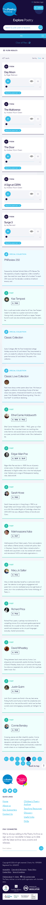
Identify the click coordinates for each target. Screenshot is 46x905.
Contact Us (8, 814)
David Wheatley (19, 648)
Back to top (34, 766)
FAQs (26, 821)
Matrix (17, 877)
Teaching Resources (33, 808)
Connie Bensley (19, 725)
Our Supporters (10, 809)
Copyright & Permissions (19, 870)
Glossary (28, 812)
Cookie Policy (7, 872)
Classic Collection (13, 337)
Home (5, 801)
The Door (9, 147)
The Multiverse (12, 109)
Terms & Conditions (19, 872)
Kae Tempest (18, 298)
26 (23, 763)
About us (7, 805)
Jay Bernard (11, 225)
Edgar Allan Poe (19, 454)
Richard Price (18, 609)
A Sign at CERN (12, 184)
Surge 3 (8, 222)
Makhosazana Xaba (21, 531)
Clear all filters (22, 42)
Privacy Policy (32, 870)
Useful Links (29, 817)
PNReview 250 (12, 260)
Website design (8, 877)
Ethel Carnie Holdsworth (23, 415)
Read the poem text (12, 93)
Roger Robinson (12, 75)
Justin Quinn (17, 686)
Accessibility (6, 870)
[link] (8, 81)
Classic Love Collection (16, 376)
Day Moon (9, 72)
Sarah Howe (17, 492)
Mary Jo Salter (18, 570)
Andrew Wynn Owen (14, 112)
